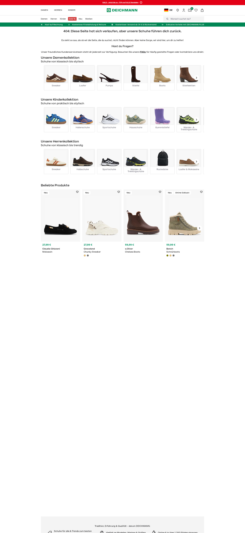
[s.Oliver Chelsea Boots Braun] (143, 228)
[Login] (184, 10)
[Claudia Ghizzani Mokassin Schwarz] (60, 228)
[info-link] (141, 2)
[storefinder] (178, 10)
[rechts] (199, 228)
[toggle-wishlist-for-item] (77, 191)
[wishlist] (196, 10)
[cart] (202, 10)
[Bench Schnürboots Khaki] (184, 228)
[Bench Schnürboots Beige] (170, 255)
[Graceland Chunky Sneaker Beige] (101, 228)
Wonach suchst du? (180, 19)
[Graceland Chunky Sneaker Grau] (88, 255)
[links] (196, 77)
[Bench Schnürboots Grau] (173, 255)
